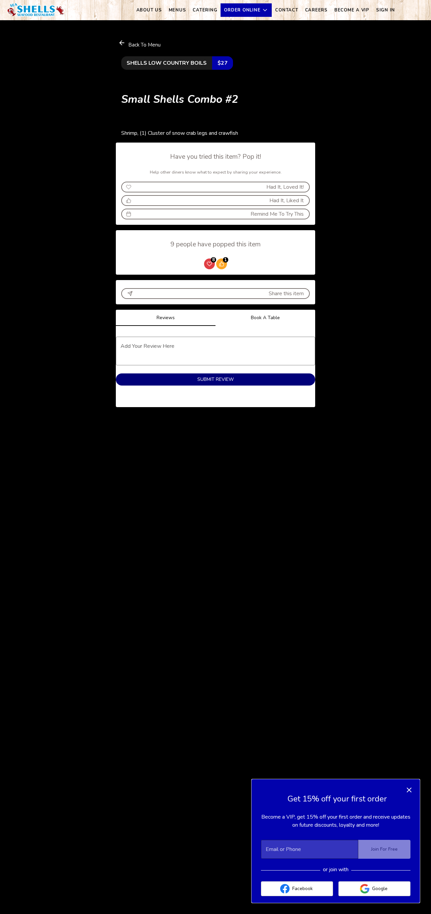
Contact (286, 10)
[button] (246, 10)
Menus (177, 10)
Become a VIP (351, 10)
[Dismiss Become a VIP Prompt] (409, 790)
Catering (205, 10)
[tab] (166, 318)
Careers (316, 10)
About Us (149, 10)
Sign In (385, 10)
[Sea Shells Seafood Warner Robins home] (35, 10)
